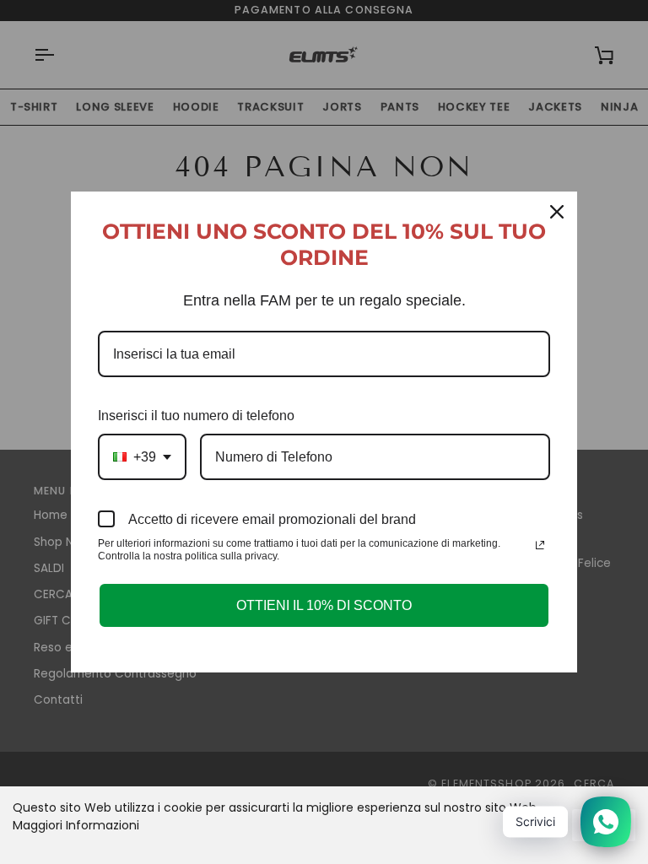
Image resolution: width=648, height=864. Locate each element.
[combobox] (142, 457)
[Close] (557, 212)
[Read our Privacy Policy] (540, 545)
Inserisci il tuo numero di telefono (196, 415)
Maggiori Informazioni (76, 825)
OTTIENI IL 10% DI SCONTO (324, 605)
